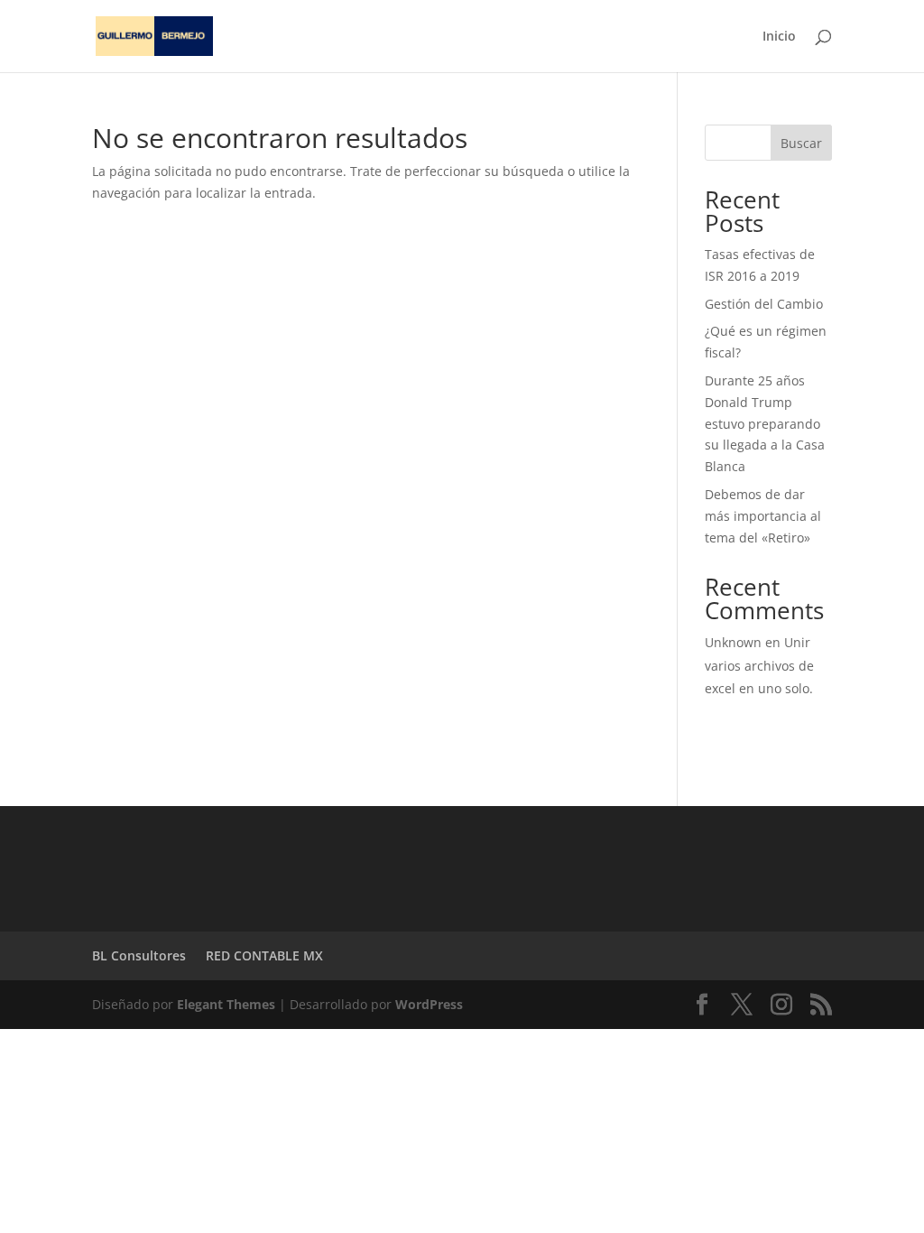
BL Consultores (139, 955)
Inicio (779, 37)
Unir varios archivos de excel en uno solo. (759, 665)
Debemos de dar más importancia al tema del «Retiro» (763, 516)
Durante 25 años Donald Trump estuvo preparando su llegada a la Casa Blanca (765, 423)
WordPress (429, 1004)
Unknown (733, 642)
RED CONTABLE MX (264, 955)
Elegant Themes (226, 1004)
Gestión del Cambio (764, 303)
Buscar (801, 143)
